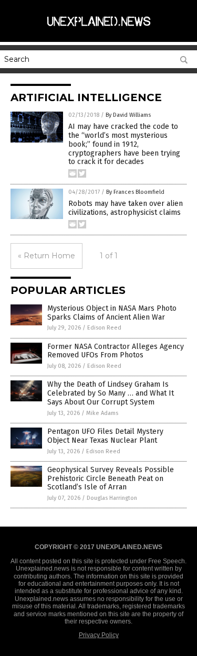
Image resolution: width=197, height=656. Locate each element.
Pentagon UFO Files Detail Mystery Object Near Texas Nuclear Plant (105, 436)
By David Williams (128, 115)
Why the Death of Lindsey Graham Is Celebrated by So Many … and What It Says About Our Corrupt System (110, 393)
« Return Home (46, 255)
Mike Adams (102, 413)
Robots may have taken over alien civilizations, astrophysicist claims (125, 208)
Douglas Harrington (112, 498)
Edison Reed (104, 327)
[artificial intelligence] (98, 31)
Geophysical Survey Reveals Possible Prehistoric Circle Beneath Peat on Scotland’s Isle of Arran (110, 478)
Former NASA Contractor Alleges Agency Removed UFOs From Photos (115, 351)
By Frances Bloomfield (135, 192)
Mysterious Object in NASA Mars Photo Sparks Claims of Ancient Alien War (112, 313)
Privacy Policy (99, 635)
